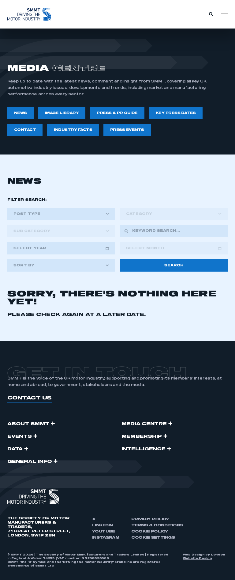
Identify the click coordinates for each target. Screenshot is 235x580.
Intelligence (143, 449)
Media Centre (144, 424)
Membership (141, 436)
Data (15, 449)
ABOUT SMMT (28, 424)
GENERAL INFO (29, 462)
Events (19, 436)
